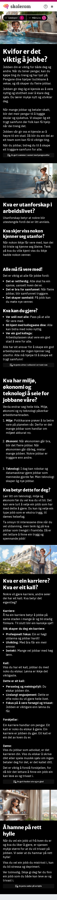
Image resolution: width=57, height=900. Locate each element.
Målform (36, 18)
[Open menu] (52, 6)
